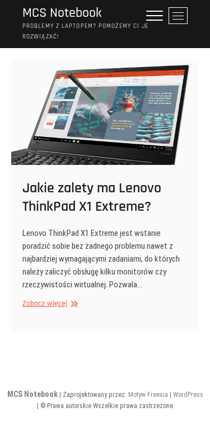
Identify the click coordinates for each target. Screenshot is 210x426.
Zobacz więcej (48, 304)
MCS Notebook (62, 13)
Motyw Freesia (148, 395)
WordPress (188, 395)
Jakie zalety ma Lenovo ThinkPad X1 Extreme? (91, 197)
